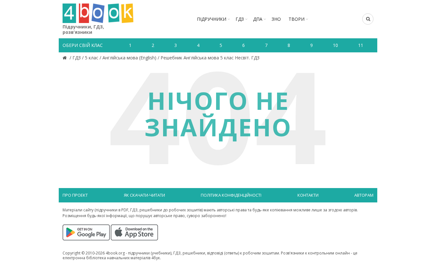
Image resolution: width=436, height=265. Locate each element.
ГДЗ (240, 19)
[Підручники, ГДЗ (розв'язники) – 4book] (65, 58)
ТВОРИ (296, 19)
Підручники (211, 19)
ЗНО (276, 19)
